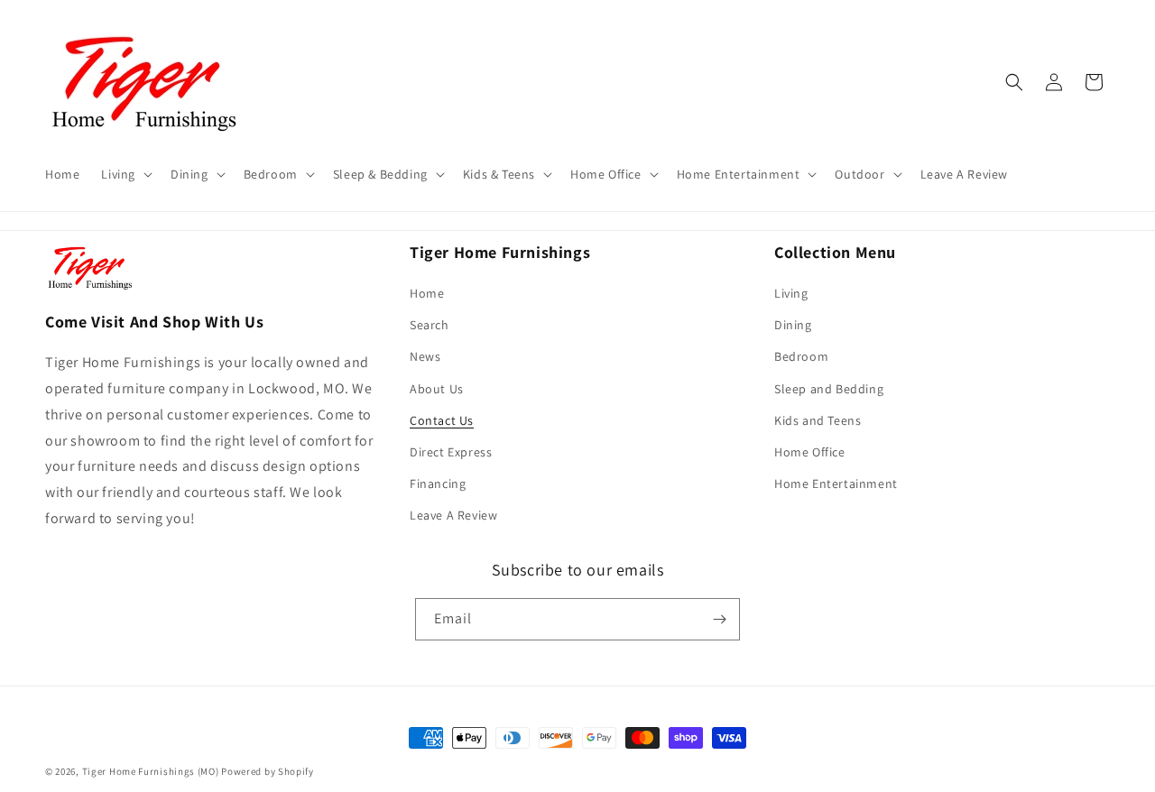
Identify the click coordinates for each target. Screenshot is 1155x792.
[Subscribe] (719, 619)
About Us (437, 389)
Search (429, 325)
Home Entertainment (836, 483)
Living (791, 293)
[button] (125, 174)
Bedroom (801, 356)
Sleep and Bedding (828, 389)
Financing (438, 483)
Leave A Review (453, 515)
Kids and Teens (817, 420)
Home (427, 293)
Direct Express (451, 452)
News (425, 356)
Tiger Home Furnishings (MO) (150, 771)
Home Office (809, 452)
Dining (793, 325)
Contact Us (442, 420)
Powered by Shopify (267, 771)
